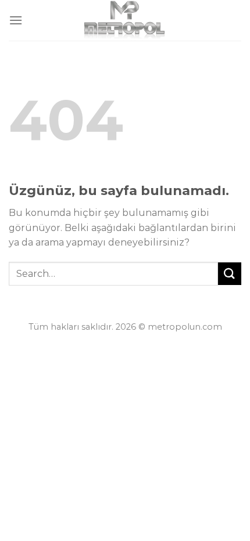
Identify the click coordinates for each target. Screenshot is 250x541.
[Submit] (229, 273)
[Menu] (16, 20)
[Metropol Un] (125, 20)
